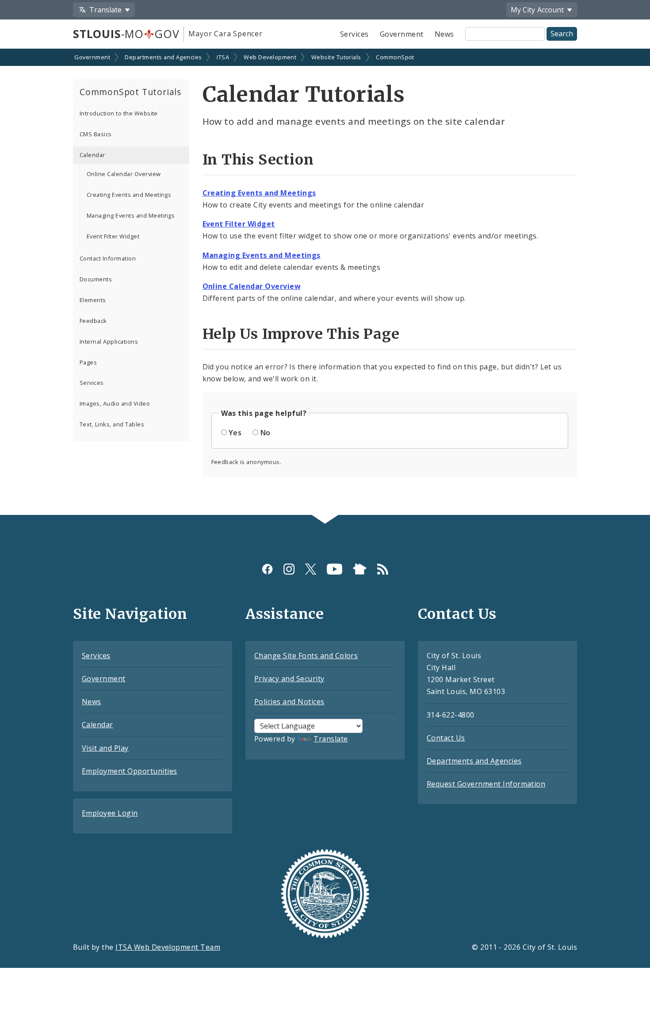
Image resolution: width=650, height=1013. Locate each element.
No (265, 432)
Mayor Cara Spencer (225, 33)
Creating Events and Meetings (129, 195)
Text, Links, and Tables (112, 424)
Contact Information (108, 258)
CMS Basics (96, 134)
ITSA (223, 57)
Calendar (92, 155)
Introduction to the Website (119, 113)
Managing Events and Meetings (131, 215)
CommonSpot (395, 57)
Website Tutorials (336, 57)
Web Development (270, 57)
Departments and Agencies (163, 57)
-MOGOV (126, 33)
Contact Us (446, 738)
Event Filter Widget (113, 236)
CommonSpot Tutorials (130, 92)
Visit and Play (105, 748)
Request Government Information (486, 784)
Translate (331, 739)
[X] (310, 569)
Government (402, 34)
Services (354, 34)
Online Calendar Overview (124, 174)
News (444, 34)
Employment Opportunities (129, 771)
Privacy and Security (289, 678)
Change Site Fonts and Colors (306, 655)
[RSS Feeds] (382, 569)
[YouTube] (334, 569)
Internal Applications (109, 341)
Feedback (93, 321)
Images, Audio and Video (115, 403)
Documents (96, 279)
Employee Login (110, 813)
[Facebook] (267, 569)
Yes (235, 432)
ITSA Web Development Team (167, 947)
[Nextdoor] (360, 569)
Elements (93, 300)
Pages (88, 362)
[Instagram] (288, 569)
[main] (325, 282)
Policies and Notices (289, 701)
